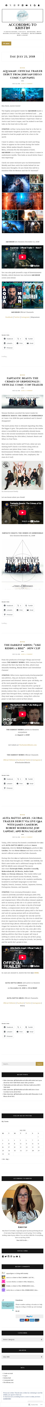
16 (2, 1147)
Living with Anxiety (22, 1273)
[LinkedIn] (23, 5)
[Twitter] (10, 5)
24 (9, 1151)
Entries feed (7, 1378)
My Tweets (5, 1121)
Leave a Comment (27, 83)
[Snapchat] (39, 5)
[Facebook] (6, 5)
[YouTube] (27, 5)
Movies (22, 68)
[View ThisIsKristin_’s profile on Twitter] (6, 1256)
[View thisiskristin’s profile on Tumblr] (20, 1256)
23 (3, 1151)
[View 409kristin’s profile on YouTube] (17, 1256)
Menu (7, 44)
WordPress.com (8, 1382)
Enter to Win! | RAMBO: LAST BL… (24, 1277)
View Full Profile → (22, 1240)
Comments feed (8, 1380)
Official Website (9, 760)
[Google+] (35, 5)
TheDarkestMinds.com (28, 745)
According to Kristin (22, 26)
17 (9, 1147)
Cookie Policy (7, 1398)
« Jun (3, 1159)
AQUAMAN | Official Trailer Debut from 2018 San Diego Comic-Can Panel (22, 74)
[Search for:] (22, 1064)
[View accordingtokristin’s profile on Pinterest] (11, 1256)
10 (9, 1144)
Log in (5, 1376)
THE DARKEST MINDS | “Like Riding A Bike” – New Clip (22, 647)
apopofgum (10, 1273)
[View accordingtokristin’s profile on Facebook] (3, 1256)
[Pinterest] (18, 5)
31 (8, 1154)
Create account (8, 1373)
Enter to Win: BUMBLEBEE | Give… (24, 1286)
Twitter (17, 317)
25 (15, 1151)
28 (33, 1151)
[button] (15, 183)
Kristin (22, 1227)
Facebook (9, 317)
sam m (8, 1277)
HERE (36, 973)
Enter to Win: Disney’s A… (27, 1282)
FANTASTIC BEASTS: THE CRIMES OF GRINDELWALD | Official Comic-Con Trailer (22, 382)
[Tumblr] (31, 5)
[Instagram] (14, 5)
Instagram (25, 317)
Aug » (7, 1159)
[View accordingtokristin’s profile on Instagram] (9, 1256)
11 (14, 1144)
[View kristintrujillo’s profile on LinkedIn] (14, 1256)
